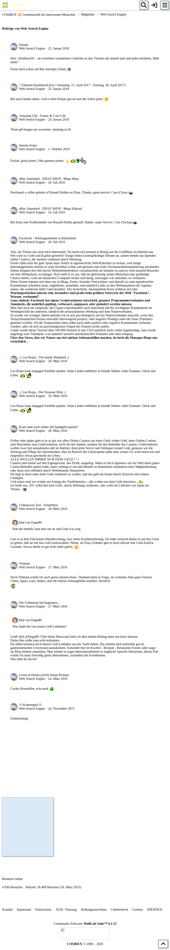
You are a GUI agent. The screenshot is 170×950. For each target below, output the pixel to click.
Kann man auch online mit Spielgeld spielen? (48, 427)
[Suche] (144, 5)
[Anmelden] (154, 5)
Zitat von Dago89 (30, 522)
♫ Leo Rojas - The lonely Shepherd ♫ (44, 357)
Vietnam (24, 563)
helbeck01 (28, 58)
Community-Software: (85, 923)
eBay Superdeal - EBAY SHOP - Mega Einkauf (50, 208)
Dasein (23, 44)
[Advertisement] (85, 762)
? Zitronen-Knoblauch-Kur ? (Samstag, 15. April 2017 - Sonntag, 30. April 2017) (72, 85)
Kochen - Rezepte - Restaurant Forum (115, 648)
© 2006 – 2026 (85, 944)
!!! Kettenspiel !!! (30, 705)
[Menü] (164, 5)
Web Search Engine (32, 48)
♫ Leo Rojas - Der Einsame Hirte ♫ (42, 392)
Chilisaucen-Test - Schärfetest (38, 505)
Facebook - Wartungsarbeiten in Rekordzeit (47, 238)
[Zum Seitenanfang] (163, 944)
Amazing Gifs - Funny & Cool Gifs (42, 115)
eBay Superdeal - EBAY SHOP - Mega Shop (49, 178)
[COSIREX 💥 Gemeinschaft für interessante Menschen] (14, 5)
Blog (18, 651)
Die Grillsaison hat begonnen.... (40, 602)
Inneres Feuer (28, 145)
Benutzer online (12, 879)
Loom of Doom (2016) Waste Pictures (44, 675)
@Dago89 (32, 636)
